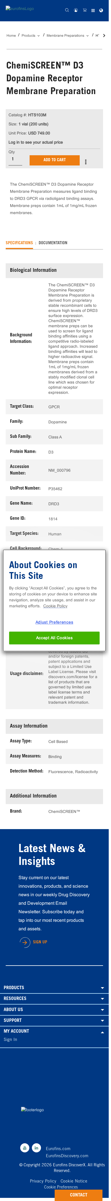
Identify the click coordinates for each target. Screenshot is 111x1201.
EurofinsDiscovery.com (67, 1156)
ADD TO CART (55, 160)
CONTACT (78, 1195)
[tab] (19, 243)
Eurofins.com (58, 1149)
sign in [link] (10, 1040)
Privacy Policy (43, 1181)
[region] (54, 600)
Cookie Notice (74, 1181)
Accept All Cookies (54, 637)
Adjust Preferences (54, 622)
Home (11, 36)
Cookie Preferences (61, 1188)
